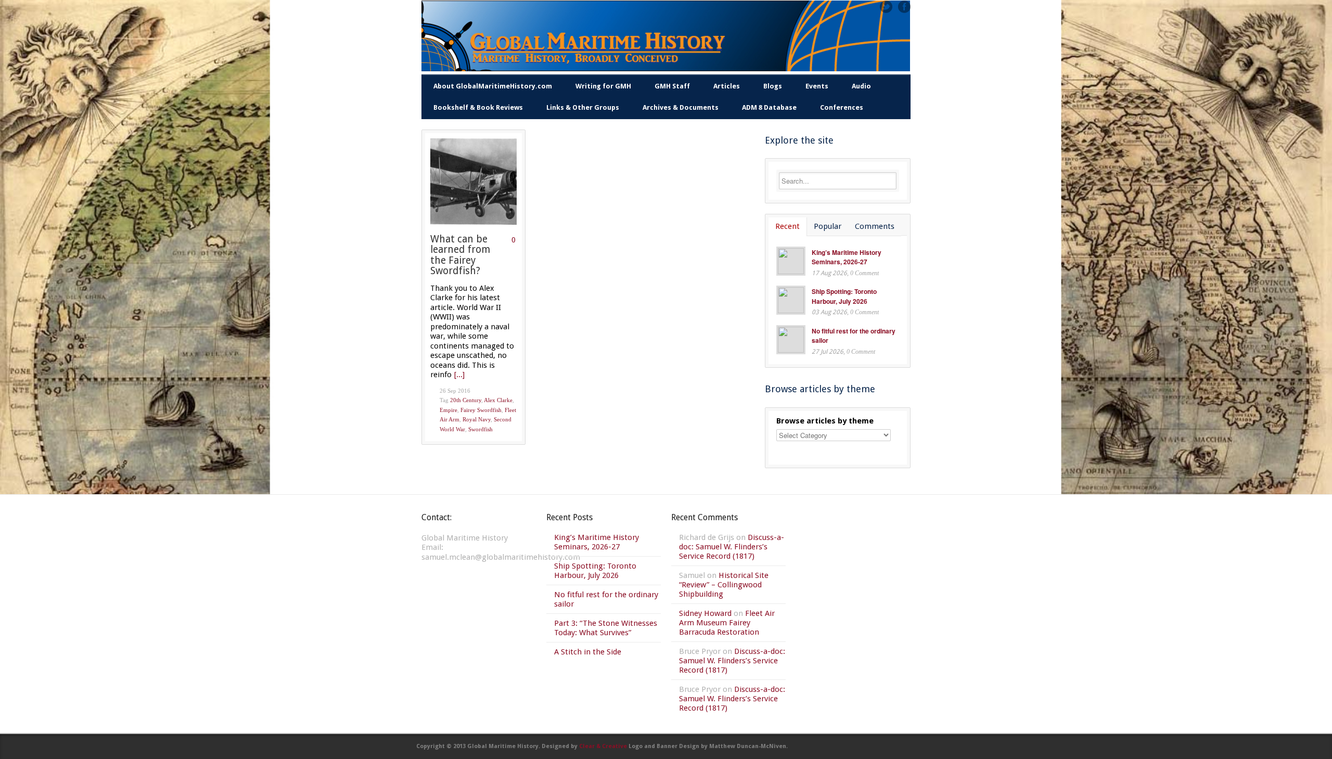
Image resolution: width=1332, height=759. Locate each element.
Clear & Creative (603, 746)
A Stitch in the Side (587, 652)
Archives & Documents (681, 107)
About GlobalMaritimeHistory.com (492, 86)
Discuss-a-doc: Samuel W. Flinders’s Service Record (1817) (731, 547)
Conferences (841, 107)
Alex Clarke (498, 400)
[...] (459, 374)
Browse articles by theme (825, 421)
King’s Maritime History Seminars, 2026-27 (846, 257)
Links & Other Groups (582, 107)
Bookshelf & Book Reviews (478, 107)
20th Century (465, 400)
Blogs (772, 86)
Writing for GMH (603, 86)
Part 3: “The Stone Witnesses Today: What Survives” (605, 628)
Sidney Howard (705, 613)
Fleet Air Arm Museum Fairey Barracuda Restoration (727, 623)
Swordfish (480, 429)
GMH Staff (672, 86)
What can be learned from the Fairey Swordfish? (460, 255)
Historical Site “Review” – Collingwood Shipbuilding (724, 585)
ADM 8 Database (769, 107)
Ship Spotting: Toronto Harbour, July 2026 (844, 296)
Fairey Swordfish (481, 410)
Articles (726, 86)
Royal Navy (477, 419)
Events (816, 86)
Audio (861, 86)
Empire (448, 410)
